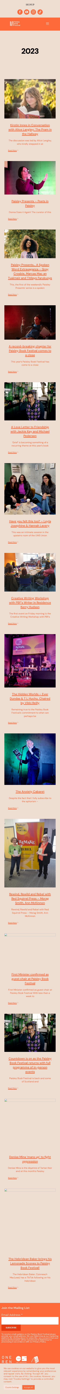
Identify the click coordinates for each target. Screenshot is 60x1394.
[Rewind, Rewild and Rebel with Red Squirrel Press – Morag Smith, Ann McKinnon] (30, 853)
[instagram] (33, 12)
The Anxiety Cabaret (30, 791)
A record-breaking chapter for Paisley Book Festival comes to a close (30, 350)
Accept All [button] (28, 1387)
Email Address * (12, 1315)
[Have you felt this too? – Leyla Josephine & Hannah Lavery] (30, 489)
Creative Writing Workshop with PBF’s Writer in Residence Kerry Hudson (30, 602)
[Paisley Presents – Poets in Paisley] (30, 178)
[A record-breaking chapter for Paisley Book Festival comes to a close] (30, 322)
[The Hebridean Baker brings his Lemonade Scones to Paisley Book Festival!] (30, 1220)
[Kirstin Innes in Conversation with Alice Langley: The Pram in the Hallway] (30, 98)
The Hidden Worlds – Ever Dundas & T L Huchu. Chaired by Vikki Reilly (30, 698)
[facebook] (20, 12)
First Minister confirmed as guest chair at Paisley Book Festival (30, 978)
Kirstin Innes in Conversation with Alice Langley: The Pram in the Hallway (30, 129)
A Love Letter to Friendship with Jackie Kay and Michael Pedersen (30, 431)
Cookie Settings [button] (12, 1387)
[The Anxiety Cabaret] (30, 759)
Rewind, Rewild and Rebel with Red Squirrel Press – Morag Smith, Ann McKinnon (30, 898)
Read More (12, 150)
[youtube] (26, 12)
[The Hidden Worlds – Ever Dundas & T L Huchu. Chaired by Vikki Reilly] (30, 660)
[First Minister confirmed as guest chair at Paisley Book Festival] (30, 950)
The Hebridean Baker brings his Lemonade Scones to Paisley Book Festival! (30, 1263)
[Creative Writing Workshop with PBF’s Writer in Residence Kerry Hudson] (30, 572)
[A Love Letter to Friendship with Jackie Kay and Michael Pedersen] (30, 401)
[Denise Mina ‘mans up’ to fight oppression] (30, 1124)
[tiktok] (40, 12)
